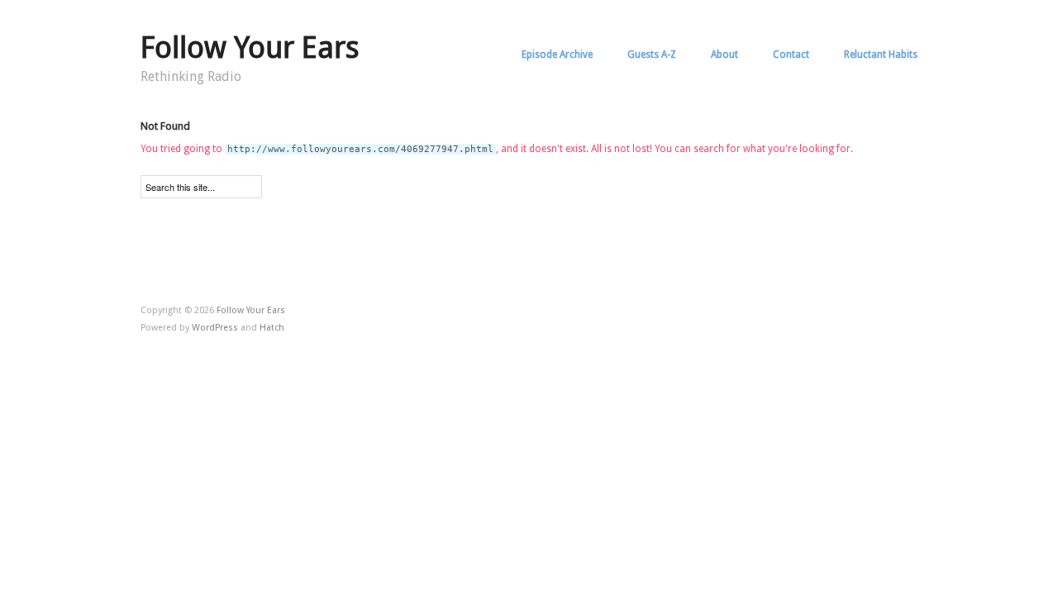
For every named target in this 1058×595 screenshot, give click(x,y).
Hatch (272, 327)
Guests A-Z (651, 55)
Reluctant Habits (880, 55)
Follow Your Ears (250, 47)
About (724, 55)
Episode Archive (557, 55)
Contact (791, 55)
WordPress (215, 327)
